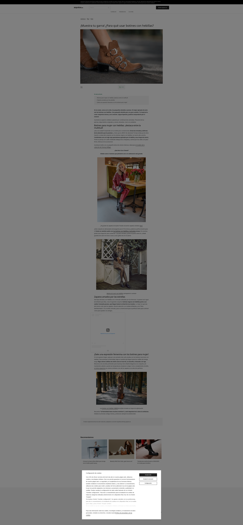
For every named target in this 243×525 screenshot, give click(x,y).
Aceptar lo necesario (148, 479)
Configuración (148, 483)
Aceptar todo (148, 474)
